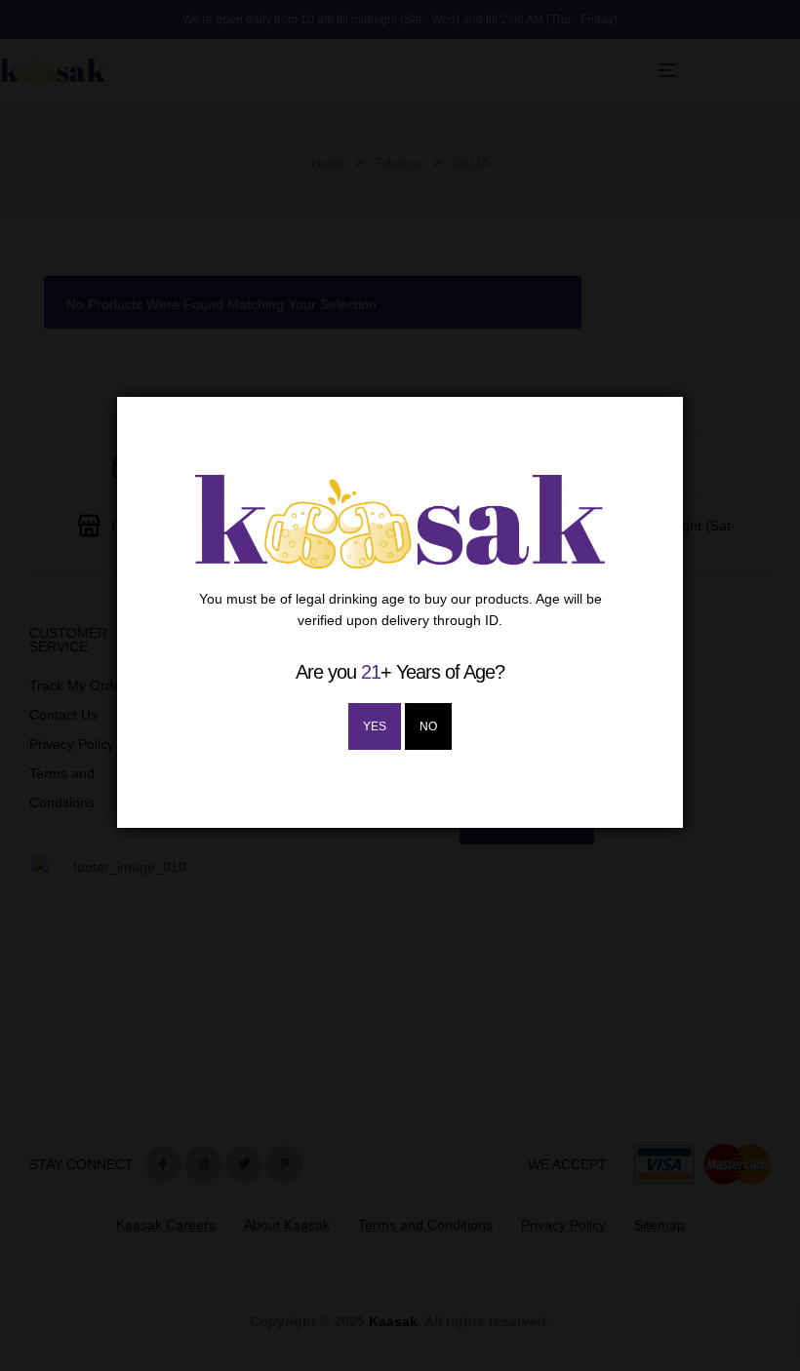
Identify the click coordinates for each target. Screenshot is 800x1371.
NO (428, 726)
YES (374, 726)
